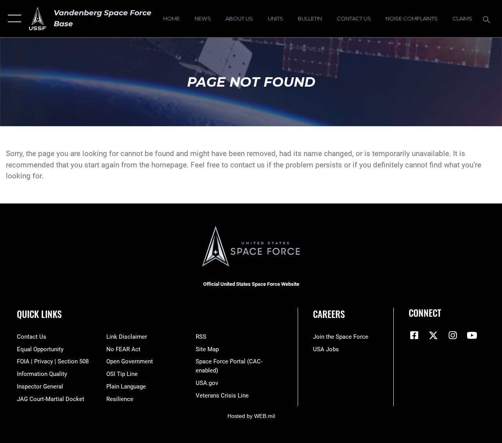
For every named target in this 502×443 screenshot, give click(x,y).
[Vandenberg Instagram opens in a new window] (452, 335)
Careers (329, 314)
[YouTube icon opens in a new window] (472, 335)
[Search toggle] (488, 18)
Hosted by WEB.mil (251, 416)
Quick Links (39, 314)
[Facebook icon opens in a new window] (414, 335)
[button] (12, 18)
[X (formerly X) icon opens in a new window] (433, 335)
